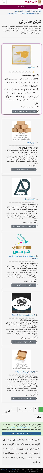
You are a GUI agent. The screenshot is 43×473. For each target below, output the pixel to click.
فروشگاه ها (22, 7)
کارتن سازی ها (37, 11)
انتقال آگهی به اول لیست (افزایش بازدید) (24, 111)
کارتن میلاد (31, 142)
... (15, 409)
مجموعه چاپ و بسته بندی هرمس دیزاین (22, 257)
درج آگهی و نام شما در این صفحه (19, 427)
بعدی (38, 417)
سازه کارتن (31, 67)
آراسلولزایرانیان (29, 199)
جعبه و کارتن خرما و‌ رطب (25, 371)
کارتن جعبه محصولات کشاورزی (29, 13)
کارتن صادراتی (12, 13)
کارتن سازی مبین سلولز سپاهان (23, 315)
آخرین (7, 412)
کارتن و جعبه (19, 11)
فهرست (27, 11)
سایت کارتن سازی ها (8, 469)
